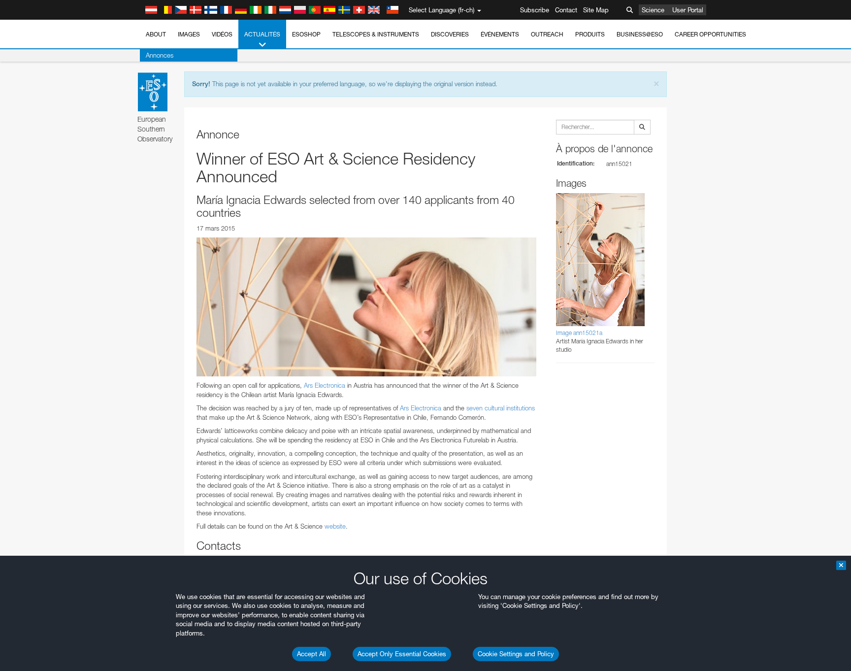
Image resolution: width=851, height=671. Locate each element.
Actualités (262, 34)
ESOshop (306, 34)
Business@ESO (640, 34)
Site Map (596, 10)
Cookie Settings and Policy (516, 654)
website (335, 526)
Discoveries (450, 34)
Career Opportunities (710, 34)
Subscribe (534, 10)
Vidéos (222, 34)
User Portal (687, 10)
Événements (500, 34)
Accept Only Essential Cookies (402, 654)
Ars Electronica (324, 385)
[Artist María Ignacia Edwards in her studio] (366, 306)
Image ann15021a (579, 332)
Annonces (159, 55)
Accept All (311, 654)
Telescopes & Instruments (375, 34)
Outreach (547, 34)
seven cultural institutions (500, 408)
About (156, 34)
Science (653, 10)
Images (189, 34)
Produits (590, 34)
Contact (566, 10)
